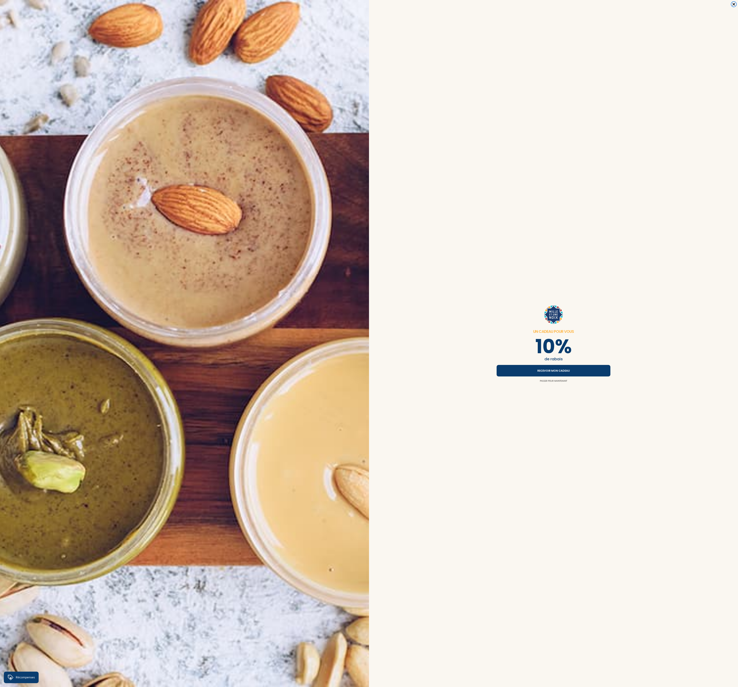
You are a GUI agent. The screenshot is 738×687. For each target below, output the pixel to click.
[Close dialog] (733, 4)
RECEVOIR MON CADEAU (553, 371)
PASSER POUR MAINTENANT (553, 380)
